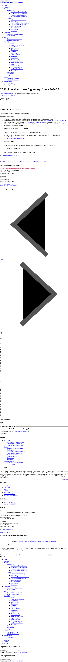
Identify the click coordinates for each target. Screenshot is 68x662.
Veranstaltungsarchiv (13, 40)
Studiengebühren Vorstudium (19, 16)
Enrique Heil (14, 58)
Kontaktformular (13, 185)
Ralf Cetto (13, 51)
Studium (6, 8)
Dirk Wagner (14, 70)
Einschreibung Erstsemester (18, 24)
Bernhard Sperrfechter (17, 69)
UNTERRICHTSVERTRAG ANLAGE (54, 120)
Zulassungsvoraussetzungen (18, 20)
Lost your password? (22, 652)
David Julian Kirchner (17, 62)
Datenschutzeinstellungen (11, 495)
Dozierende (10, 43)
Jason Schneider (15, 65)
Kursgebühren (11, 35)
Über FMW (7, 42)
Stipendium (14, 31)
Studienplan (14, 21)
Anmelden (10, 83)
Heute (1, 259)
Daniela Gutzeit (15, 56)
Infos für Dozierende (13, 78)
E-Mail (2, 423)
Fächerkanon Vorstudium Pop (19, 12)
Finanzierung (14, 29)
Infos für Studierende (13, 80)
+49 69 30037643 (8, 184)
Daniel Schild (14, 64)
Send (50, 554)
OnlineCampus (8, 81)
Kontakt (6, 77)
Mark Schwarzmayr (16, 67)
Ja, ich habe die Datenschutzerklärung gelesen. (17, 429)
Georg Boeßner (15, 48)
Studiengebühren (15, 27)
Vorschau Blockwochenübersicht (14, 138)
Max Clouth (14, 53)
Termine (6, 37)
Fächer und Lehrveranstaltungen (20, 23)
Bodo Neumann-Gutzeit (17, 45)
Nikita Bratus (14, 50)
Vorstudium (10, 10)
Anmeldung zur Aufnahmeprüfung (35, 122)
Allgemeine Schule (9, 32)
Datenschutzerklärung (19, 431)
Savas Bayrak (14, 46)
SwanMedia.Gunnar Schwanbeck (46, 541)
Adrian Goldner (15, 54)
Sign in (2, 652)
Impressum (7, 492)
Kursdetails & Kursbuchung (15, 34)
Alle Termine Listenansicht (14, 39)
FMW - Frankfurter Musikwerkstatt (26, 541)
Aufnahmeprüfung (16, 26)
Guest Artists (10, 72)
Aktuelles (6, 7)
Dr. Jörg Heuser (15, 59)
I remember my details (16, 661)
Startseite (6, 486)
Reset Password (5, 661)
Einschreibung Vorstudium (18, 15)
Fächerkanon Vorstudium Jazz (19, 13)
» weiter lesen (64, 479)
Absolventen (10, 75)
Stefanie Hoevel (15, 61)
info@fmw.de (4, 185)
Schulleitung (10, 73)
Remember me (11, 652)
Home (5, 5)
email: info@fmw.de (5, 532)
